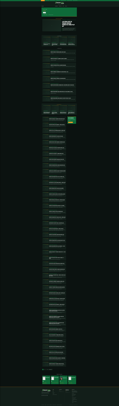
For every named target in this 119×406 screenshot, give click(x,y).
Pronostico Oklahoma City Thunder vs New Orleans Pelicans (57, 118)
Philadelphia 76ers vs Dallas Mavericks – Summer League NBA (57, 124)
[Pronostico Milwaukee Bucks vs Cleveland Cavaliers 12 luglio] (45, 241)
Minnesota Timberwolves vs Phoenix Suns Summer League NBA (71, 113)
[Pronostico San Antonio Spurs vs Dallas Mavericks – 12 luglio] (45, 246)
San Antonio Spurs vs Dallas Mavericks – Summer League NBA (56, 304)
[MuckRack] (45, 395)
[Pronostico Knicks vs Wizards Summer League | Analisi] (46, 52)
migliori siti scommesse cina (52, 0)
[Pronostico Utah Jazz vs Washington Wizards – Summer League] (45, 131)
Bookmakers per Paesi (74, 399)
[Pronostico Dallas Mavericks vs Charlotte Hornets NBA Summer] (45, 171)
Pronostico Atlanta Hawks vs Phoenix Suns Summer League (56, 234)
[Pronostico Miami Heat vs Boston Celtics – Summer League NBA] (45, 200)
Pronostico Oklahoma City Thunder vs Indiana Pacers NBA (56, 363)
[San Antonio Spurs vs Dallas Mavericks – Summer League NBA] (45, 305)
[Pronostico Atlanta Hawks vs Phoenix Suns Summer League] (45, 235)
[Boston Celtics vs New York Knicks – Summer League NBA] (45, 229)
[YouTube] (43, 395)
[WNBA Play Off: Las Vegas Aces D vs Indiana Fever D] (47, 39)
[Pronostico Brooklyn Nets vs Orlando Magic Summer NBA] (47, 107)
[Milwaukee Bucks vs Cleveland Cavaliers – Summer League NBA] (45, 299)
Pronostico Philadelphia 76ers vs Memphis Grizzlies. (55, 340)
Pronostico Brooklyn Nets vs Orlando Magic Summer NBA (47, 112)
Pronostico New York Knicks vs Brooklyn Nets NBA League (56, 159)
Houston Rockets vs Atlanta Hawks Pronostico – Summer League (57, 182)
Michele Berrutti (47, 377)
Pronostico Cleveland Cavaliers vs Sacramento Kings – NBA (54, 113)
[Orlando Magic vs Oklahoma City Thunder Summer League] (45, 154)
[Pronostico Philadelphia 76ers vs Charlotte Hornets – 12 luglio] (45, 258)
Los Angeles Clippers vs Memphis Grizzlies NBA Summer (71, 44)
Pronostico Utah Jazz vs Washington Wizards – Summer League (57, 130)
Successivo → (50, 369)
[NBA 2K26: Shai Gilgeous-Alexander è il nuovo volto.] (45, 329)
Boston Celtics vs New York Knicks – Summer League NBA (56, 228)
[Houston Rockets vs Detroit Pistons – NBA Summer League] (45, 223)
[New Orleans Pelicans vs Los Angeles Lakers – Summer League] (45, 293)
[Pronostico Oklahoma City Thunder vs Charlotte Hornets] (46, 59)
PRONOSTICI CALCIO (44, 383)
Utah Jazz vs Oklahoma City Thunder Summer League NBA (56, 334)
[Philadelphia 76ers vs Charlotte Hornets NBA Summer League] (45, 270)
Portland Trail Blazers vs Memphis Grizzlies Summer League (56, 263)
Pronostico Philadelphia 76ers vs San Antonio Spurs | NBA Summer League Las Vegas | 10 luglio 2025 (56, 323)
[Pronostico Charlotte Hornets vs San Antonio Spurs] (46, 79)
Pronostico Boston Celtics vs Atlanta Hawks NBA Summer (63, 44)
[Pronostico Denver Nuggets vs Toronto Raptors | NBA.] (45, 137)
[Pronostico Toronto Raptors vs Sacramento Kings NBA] (46, 65)
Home (43, 9)
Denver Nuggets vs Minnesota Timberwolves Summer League (56, 281)
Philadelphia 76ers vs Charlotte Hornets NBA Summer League (57, 269)
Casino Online (73, 398)
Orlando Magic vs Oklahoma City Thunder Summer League (56, 153)
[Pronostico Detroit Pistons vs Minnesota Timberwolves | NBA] (45, 142)
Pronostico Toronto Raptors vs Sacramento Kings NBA (58, 65)
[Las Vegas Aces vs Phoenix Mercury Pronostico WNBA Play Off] (51, 25)
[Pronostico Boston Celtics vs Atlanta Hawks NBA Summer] (63, 39)
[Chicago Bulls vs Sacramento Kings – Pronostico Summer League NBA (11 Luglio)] (45, 275)
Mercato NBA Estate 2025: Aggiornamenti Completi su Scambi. (57, 346)
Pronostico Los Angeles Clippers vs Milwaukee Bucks (56, 211)
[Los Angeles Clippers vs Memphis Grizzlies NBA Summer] (71, 39)
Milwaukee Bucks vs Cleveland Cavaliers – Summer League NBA (57, 298)
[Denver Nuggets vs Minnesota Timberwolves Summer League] (45, 282)
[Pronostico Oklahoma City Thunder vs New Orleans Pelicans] (45, 119)
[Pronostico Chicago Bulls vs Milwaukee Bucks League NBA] (63, 107)
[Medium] (44, 395)
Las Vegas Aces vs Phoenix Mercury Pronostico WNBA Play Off (68, 24)
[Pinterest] (47, 395)
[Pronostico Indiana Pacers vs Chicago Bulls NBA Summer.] (45, 189)
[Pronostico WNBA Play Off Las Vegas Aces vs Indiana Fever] (55, 39)
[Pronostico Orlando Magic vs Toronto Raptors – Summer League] (45, 218)
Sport (45, 9)
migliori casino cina (47, 0)
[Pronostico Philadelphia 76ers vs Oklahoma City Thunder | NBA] (45, 358)
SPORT (45, 382)
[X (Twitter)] (42, 395)
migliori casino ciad (58, 0)
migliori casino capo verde (69, 0)
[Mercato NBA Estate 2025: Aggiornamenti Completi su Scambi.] (45, 347)
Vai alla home (70, 122)
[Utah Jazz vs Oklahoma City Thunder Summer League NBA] (45, 335)
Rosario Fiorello (73, 377)
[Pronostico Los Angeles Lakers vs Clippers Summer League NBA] (45, 194)
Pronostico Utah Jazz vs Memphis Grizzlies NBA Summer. (56, 352)
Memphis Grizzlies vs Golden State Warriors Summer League (56, 147)
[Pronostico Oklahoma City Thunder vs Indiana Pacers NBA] (45, 364)
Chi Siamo (73, 393)
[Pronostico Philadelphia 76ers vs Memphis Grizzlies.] (45, 341)
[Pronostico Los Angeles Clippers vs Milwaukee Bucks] (45, 212)
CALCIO (43, 382)
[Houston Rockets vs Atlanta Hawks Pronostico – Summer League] (45, 183)
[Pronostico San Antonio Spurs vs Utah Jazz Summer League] (45, 177)
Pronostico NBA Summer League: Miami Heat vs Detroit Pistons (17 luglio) (61, 98)
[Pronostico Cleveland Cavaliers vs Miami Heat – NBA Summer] (45, 206)
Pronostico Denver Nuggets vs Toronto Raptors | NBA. (56, 136)
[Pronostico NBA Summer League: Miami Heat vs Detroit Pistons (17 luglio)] (46, 98)
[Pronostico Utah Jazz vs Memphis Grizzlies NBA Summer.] (45, 353)
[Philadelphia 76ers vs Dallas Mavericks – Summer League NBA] (45, 125)
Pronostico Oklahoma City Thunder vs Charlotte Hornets (59, 58)
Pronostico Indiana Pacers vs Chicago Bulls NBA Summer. (56, 188)
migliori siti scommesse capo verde (76, 0)
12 (47, 369)
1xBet (72, 400)
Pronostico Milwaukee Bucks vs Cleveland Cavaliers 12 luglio (57, 240)
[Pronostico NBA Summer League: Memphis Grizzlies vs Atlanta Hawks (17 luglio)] (46, 92)
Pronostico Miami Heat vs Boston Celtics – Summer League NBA (57, 199)
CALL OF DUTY (56, 382)
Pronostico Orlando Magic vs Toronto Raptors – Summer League (57, 217)
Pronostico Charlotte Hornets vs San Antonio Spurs (58, 78)
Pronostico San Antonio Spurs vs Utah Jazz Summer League (56, 176)
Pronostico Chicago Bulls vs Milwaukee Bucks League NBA (63, 112)
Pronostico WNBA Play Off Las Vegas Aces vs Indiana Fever (55, 45)
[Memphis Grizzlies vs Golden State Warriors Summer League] (45, 148)
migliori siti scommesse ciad (63, 0)
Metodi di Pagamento (74, 401)
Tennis (53, 393)
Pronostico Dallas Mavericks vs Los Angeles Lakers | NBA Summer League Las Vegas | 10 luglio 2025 (56, 317)
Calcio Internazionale (55, 394)
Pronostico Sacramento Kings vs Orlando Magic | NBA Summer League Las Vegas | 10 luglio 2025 (57, 310)
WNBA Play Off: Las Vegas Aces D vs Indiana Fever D (47, 44)
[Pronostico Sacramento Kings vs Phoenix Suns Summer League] (45, 165)
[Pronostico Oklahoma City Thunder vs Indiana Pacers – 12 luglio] (45, 252)
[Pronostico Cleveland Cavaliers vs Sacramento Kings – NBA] (55, 107)
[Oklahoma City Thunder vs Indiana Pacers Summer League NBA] (45, 287)
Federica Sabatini (56, 377)
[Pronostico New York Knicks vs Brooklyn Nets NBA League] (45, 160)
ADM (72, 402)
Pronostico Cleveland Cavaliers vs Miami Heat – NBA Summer (56, 205)
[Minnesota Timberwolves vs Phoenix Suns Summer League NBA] (71, 107)
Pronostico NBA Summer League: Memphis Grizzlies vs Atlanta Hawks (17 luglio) (62, 91)
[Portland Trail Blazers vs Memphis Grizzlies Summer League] (45, 264)
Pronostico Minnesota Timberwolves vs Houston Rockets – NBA (59, 71)
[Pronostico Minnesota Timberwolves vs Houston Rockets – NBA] (46, 72)
